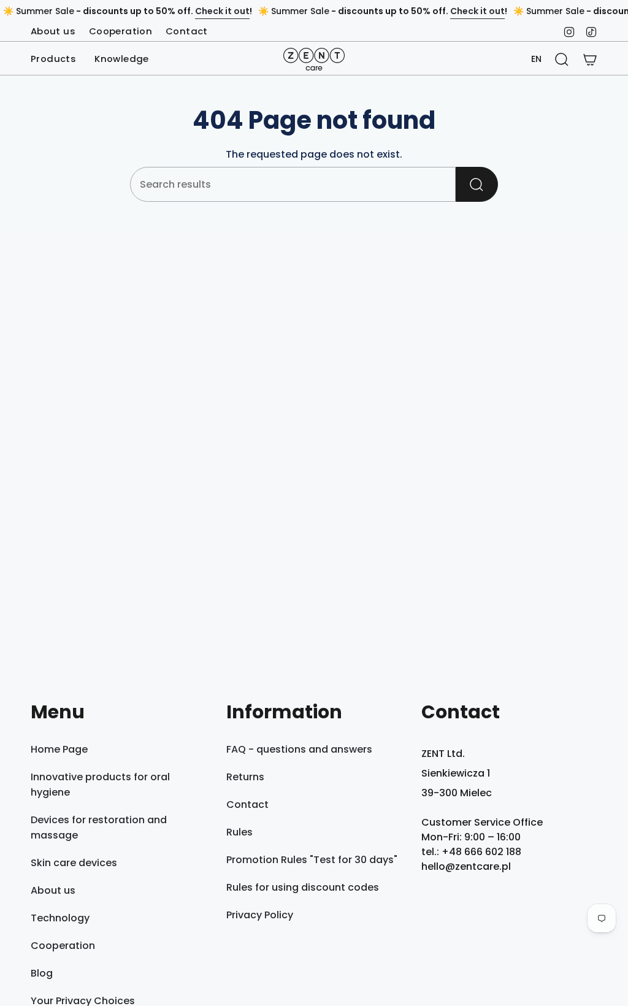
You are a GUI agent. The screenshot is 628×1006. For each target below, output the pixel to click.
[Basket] (590, 59)
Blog (42, 973)
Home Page (59, 749)
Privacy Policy (259, 915)
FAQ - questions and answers (299, 749)
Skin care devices (74, 863)
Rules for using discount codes (302, 887)
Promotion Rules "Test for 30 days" (311, 860)
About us (53, 31)
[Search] (477, 184)
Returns (245, 777)
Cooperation (120, 31)
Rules (239, 832)
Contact (187, 31)
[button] (53, 59)
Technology (60, 918)
